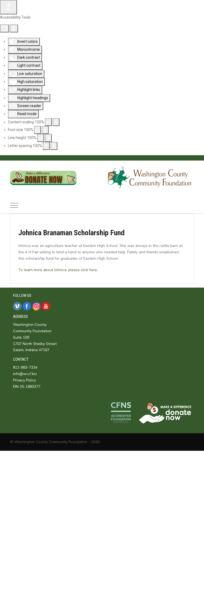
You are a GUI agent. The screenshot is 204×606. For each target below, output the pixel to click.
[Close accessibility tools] (14, 28)
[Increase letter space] (53, 146)
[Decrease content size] (48, 122)
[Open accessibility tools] (8, 7)
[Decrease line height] (40, 138)
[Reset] (4, 28)
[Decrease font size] (37, 130)
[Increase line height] (48, 138)
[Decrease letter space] (46, 146)
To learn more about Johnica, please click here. (58, 269)
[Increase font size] (45, 130)
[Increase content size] (56, 122)
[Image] (43, 188)
